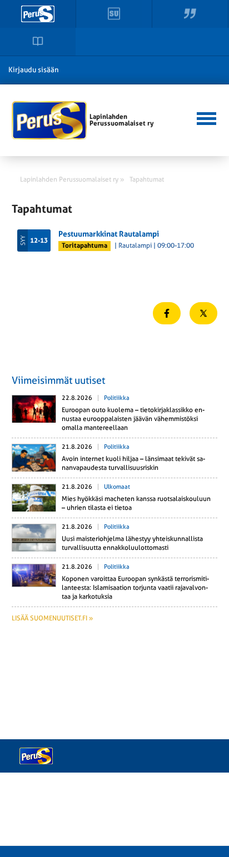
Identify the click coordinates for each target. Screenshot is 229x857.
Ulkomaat (117, 487)
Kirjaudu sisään (33, 70)
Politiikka (117, 398)
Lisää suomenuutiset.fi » (52, 618)
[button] (205, 117)
